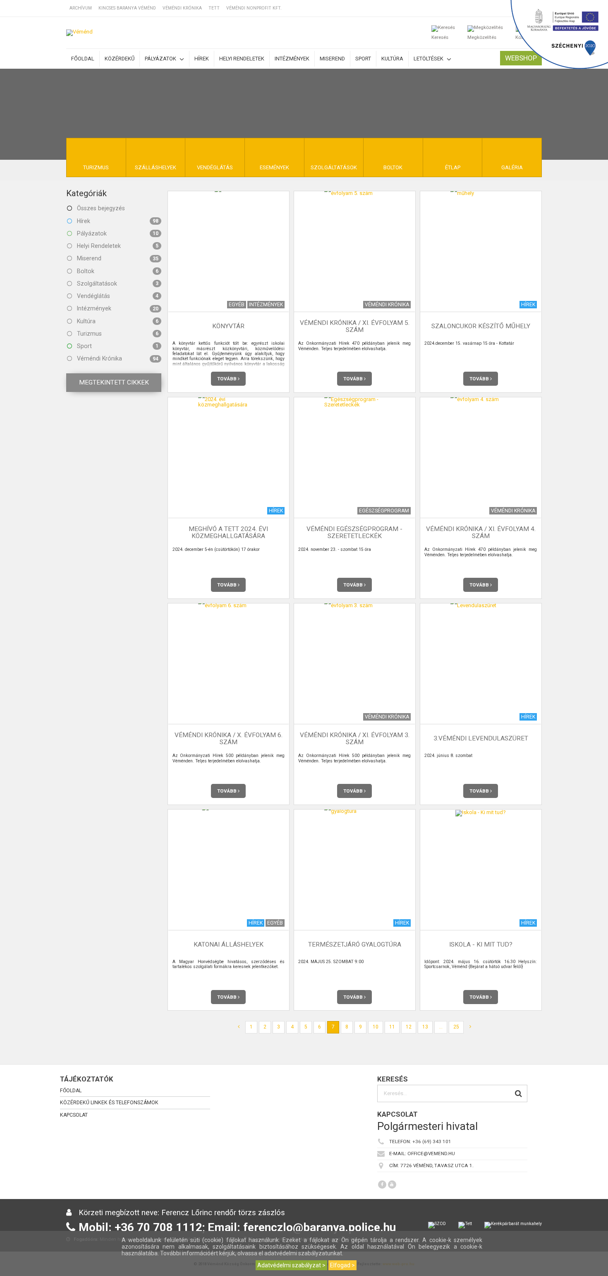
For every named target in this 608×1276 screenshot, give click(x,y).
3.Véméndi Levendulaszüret (480, 739)
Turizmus (116, 333)
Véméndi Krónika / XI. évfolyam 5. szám (354, 326)
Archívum (80, 8)
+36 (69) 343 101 (431, 1141)
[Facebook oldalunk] (382, 1184)
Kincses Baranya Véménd (127, 8)
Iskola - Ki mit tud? (480, 944)
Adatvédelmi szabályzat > (291, 1265)
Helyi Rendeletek (116, 246)
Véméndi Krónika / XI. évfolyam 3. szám (354, 738)
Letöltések (429, 58)
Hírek (201, 58)
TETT (214, 8)
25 (456, 1027)
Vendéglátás (116, 296)
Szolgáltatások (116, 283)
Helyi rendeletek (241, 58)
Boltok (116, 271)
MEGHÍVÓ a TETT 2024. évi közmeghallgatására (228, 532)
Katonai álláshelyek (228, 944)
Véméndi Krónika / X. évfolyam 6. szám (228, 738)
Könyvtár (228, 326)
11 (392, 1027)
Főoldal (82, 58)
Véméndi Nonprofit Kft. (254, 8)
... (441, 1027)
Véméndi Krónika (182, 8)
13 (425, 1027)
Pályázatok (161, 58)
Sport (363, 58)
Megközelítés (481, 37)
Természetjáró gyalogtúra (354, 944)
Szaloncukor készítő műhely (480, 326)
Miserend (332, 58)
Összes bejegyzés (100, 208)
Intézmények (292, 58)
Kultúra (392, 58)
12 (409, 1027)
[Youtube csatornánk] (392, 1184)
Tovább (227, 379)
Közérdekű (119, 58)
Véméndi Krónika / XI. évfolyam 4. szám (481, 532)
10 (375, 1027)
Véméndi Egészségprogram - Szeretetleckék (354, 532)
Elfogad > (342, 1265)
